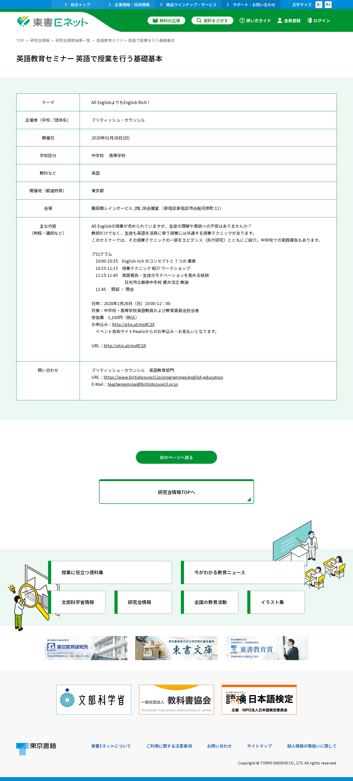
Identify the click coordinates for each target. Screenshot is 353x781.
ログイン (321, 20)
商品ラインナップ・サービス (191, 4)
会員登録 (292, 20)
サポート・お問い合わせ (254, 4)
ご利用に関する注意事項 (169, 746)
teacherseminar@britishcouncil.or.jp (143, 384)
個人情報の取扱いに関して (312, 746)
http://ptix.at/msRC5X (133, 324)
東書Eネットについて (111, 746)
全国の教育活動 (210, 602)
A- (319, 4)
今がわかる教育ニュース (219, 572)
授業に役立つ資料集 (82, 572)
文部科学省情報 (78, 602)
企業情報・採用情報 (132, 4)
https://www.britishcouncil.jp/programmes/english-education (163, 377)
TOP (20, 40)
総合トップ (80, 4)
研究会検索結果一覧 (73, 40)
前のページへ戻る (176, 457)
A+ (328, 4)
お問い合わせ (219, 746)
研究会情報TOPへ (176, 492)
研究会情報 (40, 40)
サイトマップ (259, 746)
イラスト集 (272, 602)
